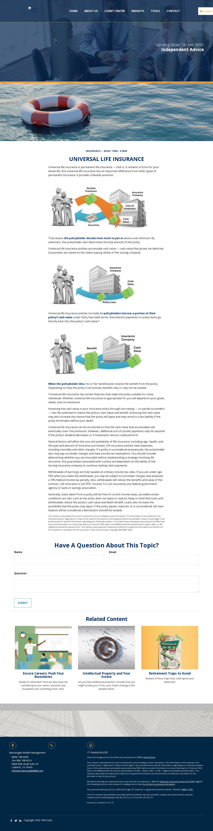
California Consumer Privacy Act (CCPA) (177, 781)
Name (18, 552)
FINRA (184, 789)
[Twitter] (16, 820)
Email (112, 552)
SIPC (191, 789)
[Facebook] (11, 820)
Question (20, 573)
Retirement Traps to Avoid (170, 673)
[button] (91, 11)
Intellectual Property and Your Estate (106, 675)
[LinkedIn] (20, 820)
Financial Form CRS (99, 752)
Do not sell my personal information (159, 784)
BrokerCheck (149, 757)
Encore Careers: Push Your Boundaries (43, 675)
